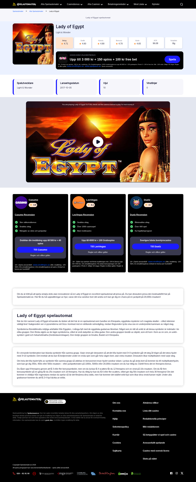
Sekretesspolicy (121, 427)
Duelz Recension (138, 215)
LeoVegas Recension (83, 215)
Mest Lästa (139, 4)
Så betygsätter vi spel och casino (159, 435)
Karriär (116, 435)
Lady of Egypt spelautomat (98, 18)
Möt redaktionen (151, 427)
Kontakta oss (119, 411)
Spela (172, 59)
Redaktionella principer (154, 419)
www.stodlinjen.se (75, 66)
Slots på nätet (150, 459)
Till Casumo (40, 249)
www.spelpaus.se (93, 66)
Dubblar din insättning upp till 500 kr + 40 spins (40, 242)
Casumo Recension (25, 215)
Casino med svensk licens (156, 451)
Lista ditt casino (151, 411)
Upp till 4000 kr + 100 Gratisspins (98, 240)
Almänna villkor (151, 403)
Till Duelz (155, 246)
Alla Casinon (94, 4)
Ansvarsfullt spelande (154, 443)
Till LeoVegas (98, 246)
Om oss (116, 403)
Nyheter (155, 4)
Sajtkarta (117, 451)
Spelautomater (18, 11)
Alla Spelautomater (50, 4)
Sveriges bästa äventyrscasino (155, 240)
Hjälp (115, 419)
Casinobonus (73, 4)
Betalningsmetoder (117, 4)
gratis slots (49, 420)
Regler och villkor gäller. (40, 255)
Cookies (117, 443)
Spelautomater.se (33, 413)
